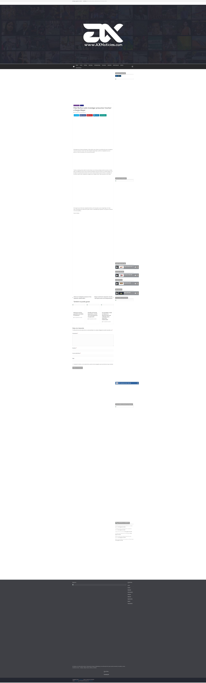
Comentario (75, 333)
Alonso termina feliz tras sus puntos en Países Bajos (124, 539)
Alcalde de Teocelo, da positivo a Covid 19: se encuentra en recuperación (92, 315)
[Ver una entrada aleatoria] (132, 66)
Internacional (97, 65)
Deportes (109, 65)
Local (81, 65)
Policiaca (104, 65)
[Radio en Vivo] (137, 267)
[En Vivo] (117, 267)
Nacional (91, 65)
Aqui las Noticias (76, 105)
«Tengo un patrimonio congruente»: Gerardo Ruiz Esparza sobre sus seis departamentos (103, 297)
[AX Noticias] (73, 66)
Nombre (74, 348)
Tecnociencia (78, 67)
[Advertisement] (93, 80)
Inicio (77, 65)
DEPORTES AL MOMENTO (124, 522)
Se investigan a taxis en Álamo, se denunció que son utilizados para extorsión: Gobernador (107, 316)
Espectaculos (116, 65)
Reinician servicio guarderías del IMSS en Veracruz (78, 314)
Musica (121, 65)
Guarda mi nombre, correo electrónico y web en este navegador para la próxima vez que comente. (93, 364)
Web (73, 358)
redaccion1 (84, 112)
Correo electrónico (76, 353)
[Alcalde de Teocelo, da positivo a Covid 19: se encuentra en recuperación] (93, 305)
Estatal (85, 65)
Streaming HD (106, 674)
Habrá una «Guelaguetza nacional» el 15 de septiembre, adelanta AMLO (82, 297)
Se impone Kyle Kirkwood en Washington (122, 533)
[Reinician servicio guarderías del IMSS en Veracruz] (78, 305)
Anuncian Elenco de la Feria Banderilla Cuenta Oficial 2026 (97, 1)
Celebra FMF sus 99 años (119, 531)
